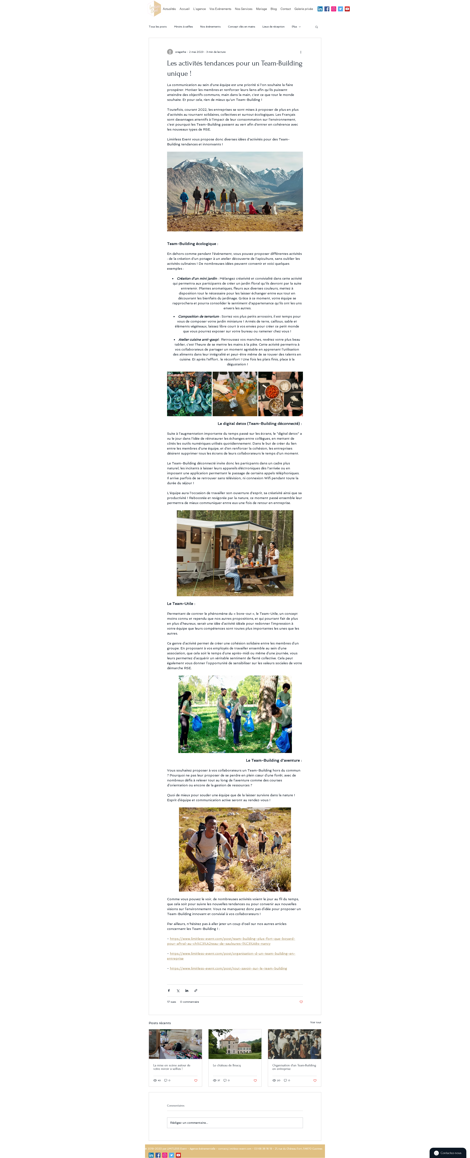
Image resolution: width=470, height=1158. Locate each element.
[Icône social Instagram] (333, 8)
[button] (316, 26)
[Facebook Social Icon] (326, 8)
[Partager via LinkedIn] (187, 990)
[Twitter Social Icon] (340, 8)
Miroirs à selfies (183, 26)
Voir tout (315, 1022)
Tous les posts (158, 26)
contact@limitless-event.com (234, 1148)
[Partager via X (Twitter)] (178, 990)
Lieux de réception (274, 26)
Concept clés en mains (241, 26)
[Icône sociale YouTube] (347, 8)
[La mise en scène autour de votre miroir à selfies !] (175, 1044)
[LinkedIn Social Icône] (320, 8)
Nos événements (210, 26)
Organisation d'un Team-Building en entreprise (294, 1067)
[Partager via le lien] (196, 990)
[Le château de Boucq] (235, 1044)
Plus (294, 26)
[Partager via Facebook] (169, 990)
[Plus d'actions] (301, 52)
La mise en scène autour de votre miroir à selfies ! (171, 1067)
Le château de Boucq (227, 1065)
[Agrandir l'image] (189, 394)
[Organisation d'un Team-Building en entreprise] (294, 1044)
